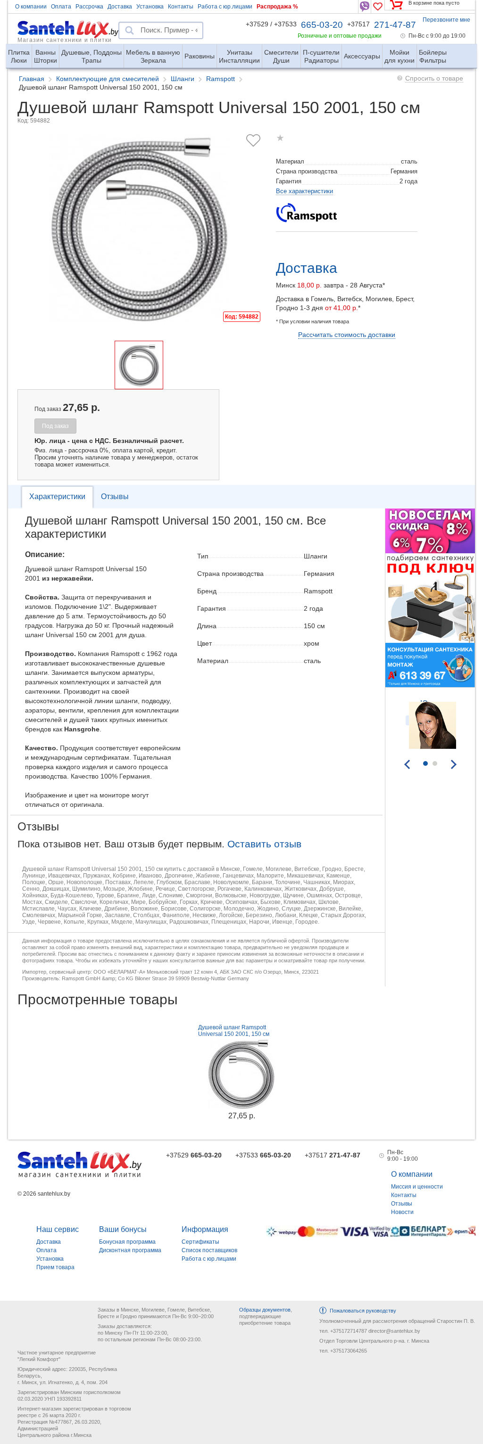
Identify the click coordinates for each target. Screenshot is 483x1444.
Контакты (180, 6)
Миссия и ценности (417, 1186)
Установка (150, 6)
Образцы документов (265, 1310)
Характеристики (57, 496)
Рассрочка (89, 6)
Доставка (120, 6)
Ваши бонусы (123, 1229)
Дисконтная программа (130, 1250)
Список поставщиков (209, 1250)
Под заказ (55, 426)
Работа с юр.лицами (225, 6)
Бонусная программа (127, 1242)
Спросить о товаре (434, 78)
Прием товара (55, 1267)
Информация (205, 1229)
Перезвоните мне (446, 19)
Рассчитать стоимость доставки (346, 334)
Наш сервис (57, 1229)
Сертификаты (200, 1242)
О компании (31, 6)
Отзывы (115, 496)
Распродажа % (277, 6)
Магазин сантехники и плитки (64, 39)
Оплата (61, 6)
